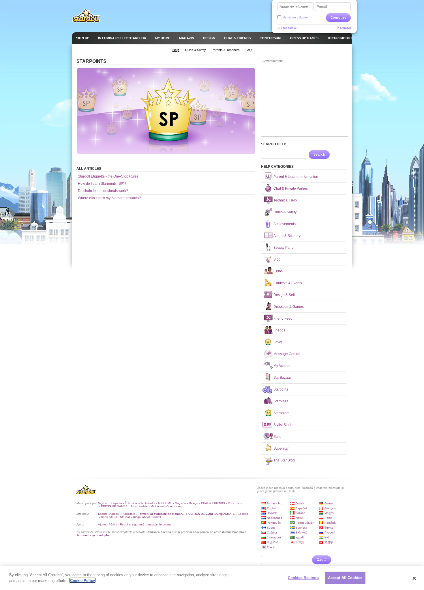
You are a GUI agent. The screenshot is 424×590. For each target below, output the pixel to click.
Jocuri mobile (139, 506)
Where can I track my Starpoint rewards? (109, 198)
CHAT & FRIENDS (213, 503)
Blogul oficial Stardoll (147, 517)
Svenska (301, 527)
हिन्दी (326, 537)
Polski (328, 517)
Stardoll (86, 15)
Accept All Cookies (345, 578)
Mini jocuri (157, 506)
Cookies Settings (303, 578)
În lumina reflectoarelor (140, 503)
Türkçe (328, 527)
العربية (300, 537)
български (274, 537)
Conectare (338, 17)
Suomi (271, 527)
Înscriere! (344, 28)
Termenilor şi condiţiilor (93, 535)
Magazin (180, 503)
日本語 (300, 542)
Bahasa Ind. (275, 503)
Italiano (300, 512)
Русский (329, 532)
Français (330, 508)
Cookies (243, 513)
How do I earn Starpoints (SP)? (102, 184)
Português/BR (305, 522)
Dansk (300, 503)
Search (319, 154)
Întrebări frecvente (159, 524)
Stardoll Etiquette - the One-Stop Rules (108, 176)
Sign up (103, 503)
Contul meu (174, 506)
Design (193, 503)
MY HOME (165, 503)
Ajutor (102, 524)
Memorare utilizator (295, 17)
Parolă (322, 7)
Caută (322, 560)
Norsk (299, 517)
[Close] (414, 578)
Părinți (113, 524)
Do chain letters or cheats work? (103, 191)
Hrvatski (272, 512)
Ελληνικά (301, 532)
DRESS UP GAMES (114, 506)
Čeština (272, 532)
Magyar (329, 512)
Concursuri (235, 503)
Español (301, 508)
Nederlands (274, 517)
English (272, 508)
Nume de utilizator (293, 7)
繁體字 (328, 542)
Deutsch (329, 503)
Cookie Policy (82, 580)
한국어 (271, 546)
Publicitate (128, 513)
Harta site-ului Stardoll (115, 517)
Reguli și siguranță (132, 524)
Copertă (116, 503)
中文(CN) (272, 542)
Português (274, 522)
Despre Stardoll (108, 513)
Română (330, 522)
